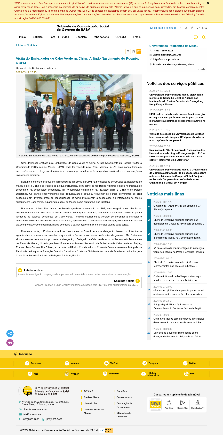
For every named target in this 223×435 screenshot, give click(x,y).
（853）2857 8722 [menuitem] (163, 50)
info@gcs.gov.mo (32, 414)
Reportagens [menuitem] (101, 37)
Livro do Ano (91, 403)
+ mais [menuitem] (201, 69)
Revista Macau (92, 397)
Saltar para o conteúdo (163, 27)
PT (139, 51)
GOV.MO (88, 391)
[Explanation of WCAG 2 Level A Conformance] (106, 430)
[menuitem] (37, 37)
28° (204, 28)
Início (19, 45)
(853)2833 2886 (31, 419)
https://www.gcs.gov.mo (35, 409)
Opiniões (122, 391)
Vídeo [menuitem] (65, 37)
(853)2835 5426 (54, 419)
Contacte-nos (124, 397)
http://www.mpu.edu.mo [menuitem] (166, 59)
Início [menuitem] (22, 37)
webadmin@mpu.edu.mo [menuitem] (167, 54)
